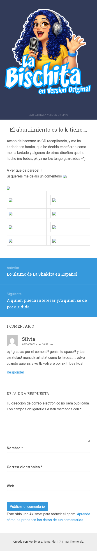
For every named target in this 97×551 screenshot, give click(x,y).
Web (10, 486)
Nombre (15, 448)
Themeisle (76, 541)
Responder (15, 372)
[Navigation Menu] (92, 114)
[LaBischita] (48, 55)
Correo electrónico (24, 467)
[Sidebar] (4, 114)
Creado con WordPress (27, 541)
